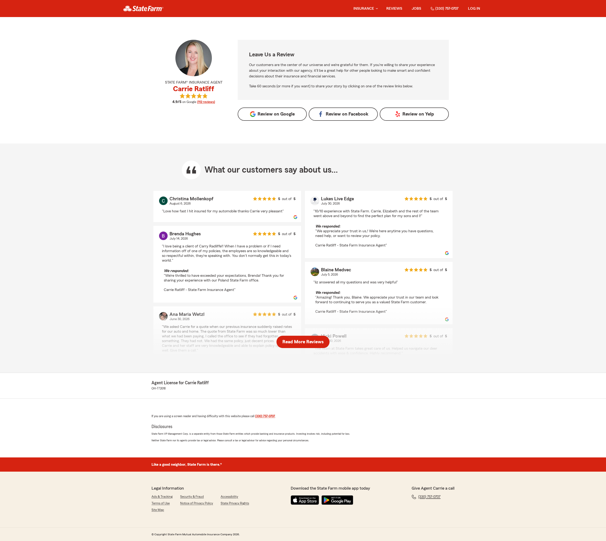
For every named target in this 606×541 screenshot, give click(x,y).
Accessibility (229, 496)
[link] (143, 8)
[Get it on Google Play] (337, 500)
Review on (276, 114)
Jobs (416, 8)
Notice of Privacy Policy (196, 503)
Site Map (158, 510)
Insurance (363, 8)
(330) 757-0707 (447, 8)
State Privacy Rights (235, 503)
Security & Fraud (192, 496)
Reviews (394, 8)
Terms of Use (161, 503)
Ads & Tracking (162, 496)
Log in (474, 8)
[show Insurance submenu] (376, 8)
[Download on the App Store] (305, 500)
